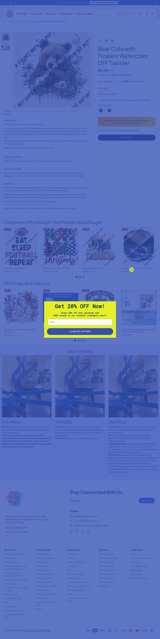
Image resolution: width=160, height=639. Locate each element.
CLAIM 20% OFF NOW (80, 331)
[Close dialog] (131, 270)
